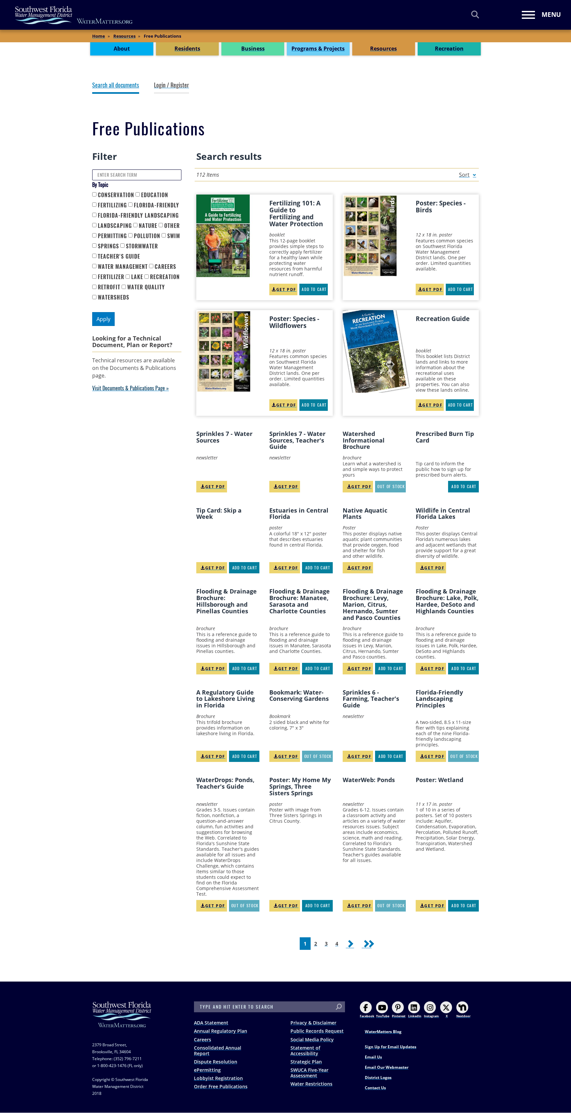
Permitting (112, 236)
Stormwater (142, 246)
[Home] (74, 15)
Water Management (123, 266)
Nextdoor (463, 1016)
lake (137, 276)
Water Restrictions (311, 1084)
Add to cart (314, 289)
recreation (165, 276)
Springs (108, 246)
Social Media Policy (312, 1039)
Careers (202, 1039)
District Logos (378, 1077)
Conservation (116, 195)
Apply (103, 319)
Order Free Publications (220, 1086)
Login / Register (171, 85)
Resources (124, 36)
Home (98, 36)
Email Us (373, 1057)
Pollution (147, 236)
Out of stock (391, 486)
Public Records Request (317, 1031)
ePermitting (207, 1070)
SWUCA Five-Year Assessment (309, 1073)
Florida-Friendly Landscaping (138, 215)
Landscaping (115, 225)
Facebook (367, 1016)
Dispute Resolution (215, 1062)
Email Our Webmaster (386, 1067)
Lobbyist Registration (218, 1078)
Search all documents (115, 85)
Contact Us (375, 1088)
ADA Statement (211, 1023)
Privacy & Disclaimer (313, 1023)
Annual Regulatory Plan (220, 1031)
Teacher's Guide (119, 256)
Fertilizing (112, 205)
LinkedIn (414, 1016)
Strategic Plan (306, 1062)
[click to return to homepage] (122, 1021)
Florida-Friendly (156, 205)
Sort (464, 174)
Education (154, 195)
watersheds (113, 297)
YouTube (382, 1016)
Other (172, 225)
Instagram (431, 1016)
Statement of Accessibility (305, 1051)
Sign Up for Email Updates (390, 1047)
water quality (146, 287)
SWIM (173, 236)
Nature (148, 225)
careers (165, 266)
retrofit (109, 287)
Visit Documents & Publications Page (128, 388)
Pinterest (398, 1016)
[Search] (475, 14)
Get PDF (286, 289)
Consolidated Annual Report (217, 1051)
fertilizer (111, 276)
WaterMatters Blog (383, 1031)
